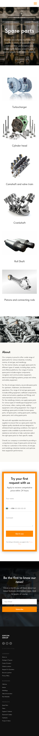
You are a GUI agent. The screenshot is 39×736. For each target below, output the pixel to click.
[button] (19, 329)
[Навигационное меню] (35, 3)
